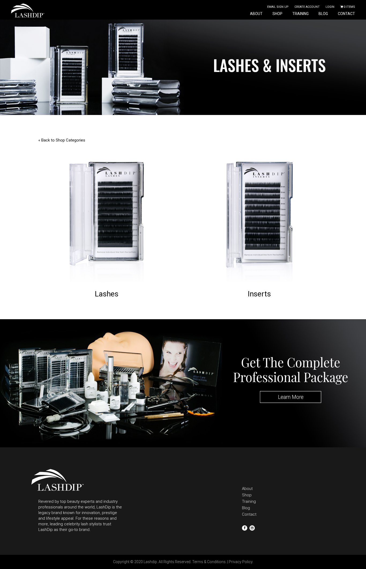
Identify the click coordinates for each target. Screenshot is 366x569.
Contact (346, 14)
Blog (323, 14)
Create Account (307, 7)
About (256, 14)
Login (330, 7)
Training (300, 14)
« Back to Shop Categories (61, 140)
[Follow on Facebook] (244, 528)
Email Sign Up (278, 7)
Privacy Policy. (241, 562)
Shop (277, 14)
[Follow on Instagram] (252, 528)
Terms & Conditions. (209, 562)
